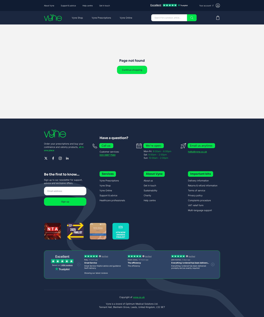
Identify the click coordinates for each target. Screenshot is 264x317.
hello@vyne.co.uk (197, 151)
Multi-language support (200, 210)
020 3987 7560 (108, 155)
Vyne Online (126, 17)
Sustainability (150, 190)
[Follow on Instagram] (60, 158)
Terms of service (196, 190)
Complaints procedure (199, 200)
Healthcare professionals (112, 200)
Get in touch (104, 5)
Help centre (87, 5)
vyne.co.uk (139, 297)
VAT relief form (196, 205)
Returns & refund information (202, 185)
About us (148, 180)
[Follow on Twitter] (46, 158)
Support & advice (68, 5)
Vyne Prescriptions (101, 17)
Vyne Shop (77, 17)
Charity (147, 195)
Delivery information (198, 180)
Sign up (65, 201)
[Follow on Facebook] (53, 158)
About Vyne (49, 5)
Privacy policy (195, 195)
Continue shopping (132, 69)
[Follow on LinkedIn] (67, 158)
